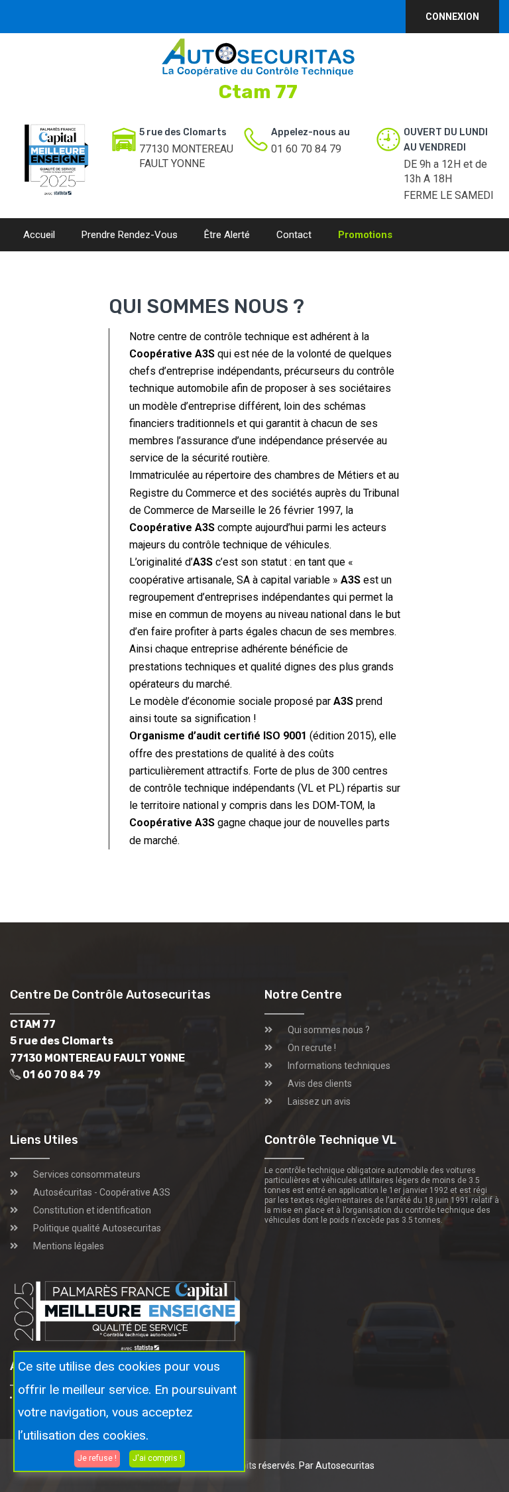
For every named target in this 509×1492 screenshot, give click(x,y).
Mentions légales (68, 1246)
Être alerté (227, 235)
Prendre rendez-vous (130, 235)
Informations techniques (339, 1065)
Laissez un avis (319, 1101)
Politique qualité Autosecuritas (97, 1228)
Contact (293, 235)
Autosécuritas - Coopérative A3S (101, 1192)
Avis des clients (320, 1083)
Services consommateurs (87, 1174)
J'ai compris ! (157, 1458)
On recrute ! (312, 1047)
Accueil (39, 235)
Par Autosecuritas (336, 1465)
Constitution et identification (92, 1210)
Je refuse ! (97, 1458)
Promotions (365, 235)
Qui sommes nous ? (329, 1030)
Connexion (452, 16)
